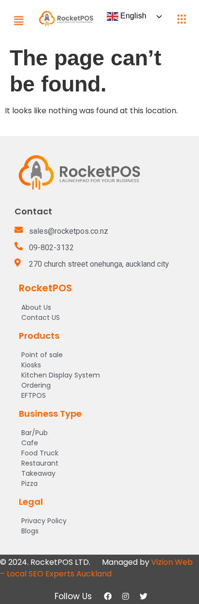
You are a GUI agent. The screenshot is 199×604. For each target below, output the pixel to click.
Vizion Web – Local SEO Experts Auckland (96, 568)
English (132, 16)
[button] (18, 21)
